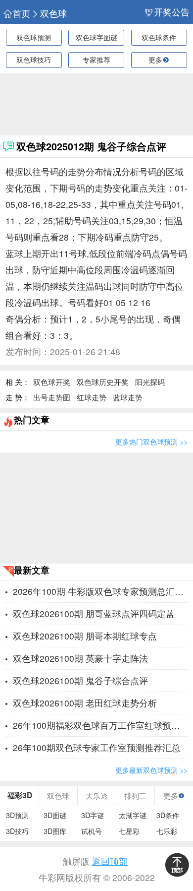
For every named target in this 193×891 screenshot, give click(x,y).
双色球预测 (33, 37)
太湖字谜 (132, 815)
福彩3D (19, 795)
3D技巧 (17, 831)
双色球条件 (159, 37)
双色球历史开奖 (103, 381)
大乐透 (97, 795)
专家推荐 (96, 59)
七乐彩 (166, 831)
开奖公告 (172, 12)
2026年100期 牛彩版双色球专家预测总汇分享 (100, 591)
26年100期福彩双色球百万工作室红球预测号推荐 (100, 725)
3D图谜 (55, 815)
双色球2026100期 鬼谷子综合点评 (80, 680)
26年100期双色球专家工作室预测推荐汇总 (96, 747)
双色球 (53, 13)
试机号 (91, 831)
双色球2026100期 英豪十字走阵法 (80, 658)
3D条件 (167, 815)
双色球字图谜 (96, 37)
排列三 (135, 795)
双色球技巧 (33, 59)
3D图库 (55, 831)
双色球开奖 (51, 381)
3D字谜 (92, 815)
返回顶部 (110, 861)
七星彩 (129, 831)
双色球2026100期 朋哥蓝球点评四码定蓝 (94, 613)
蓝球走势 (128, 396)
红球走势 (91, 396)
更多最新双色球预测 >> (151, 770)
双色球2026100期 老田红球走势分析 (85, 703)
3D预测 (17, 815)
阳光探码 (150, 381)
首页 (21, 13)
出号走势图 (51, 396)
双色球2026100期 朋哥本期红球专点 (85, 636)
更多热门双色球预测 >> (151, 441)
